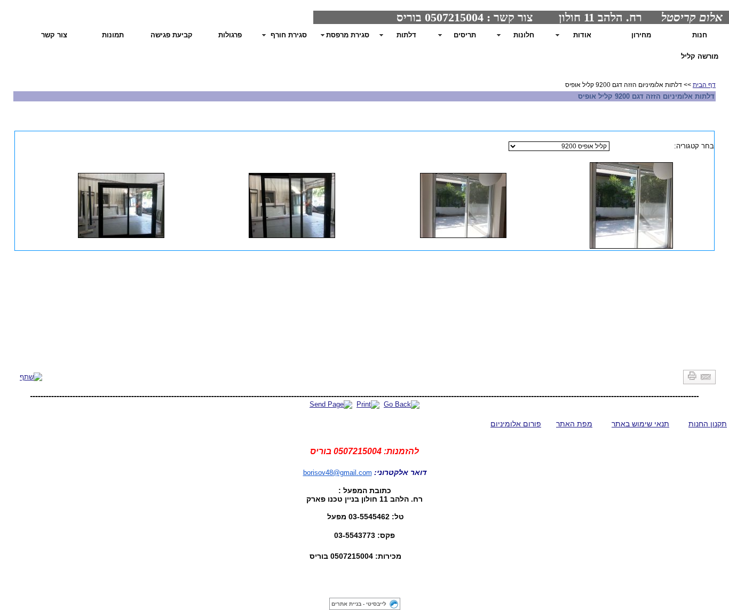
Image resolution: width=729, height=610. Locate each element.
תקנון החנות (707, 423)
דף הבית (704, 85)
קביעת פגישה (171, 35)
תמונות (113, 35)
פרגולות (230, 35)
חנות (699, 35)
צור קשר (54, 35)
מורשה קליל (699, 56)
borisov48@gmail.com (337, 473)
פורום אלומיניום (515, 423)
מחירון (641, 35)
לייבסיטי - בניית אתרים (358, 604)
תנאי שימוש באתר (640, 423)
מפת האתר (574, 423)
